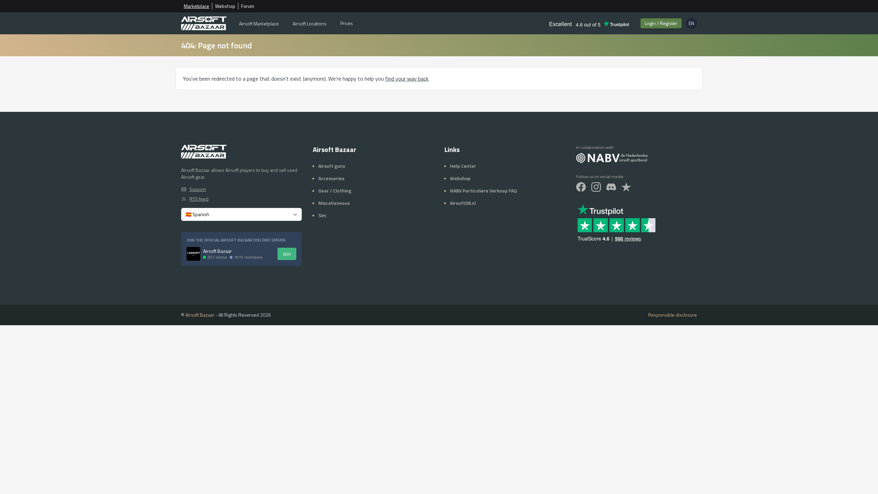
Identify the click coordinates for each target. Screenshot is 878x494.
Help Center (463, 165)
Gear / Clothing (334, 190)
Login (661, 23)
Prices (346, 23)
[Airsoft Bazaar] (204, 23)
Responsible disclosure (672, 314)
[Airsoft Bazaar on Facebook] (581, 187)
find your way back (406, 78)
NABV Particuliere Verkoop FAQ (483, 190)
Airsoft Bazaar (200, 314)
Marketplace (196, 6)
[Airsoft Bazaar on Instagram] (596, 187)
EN (693, 24)
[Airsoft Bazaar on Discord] (611, 187)
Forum (247, 6)
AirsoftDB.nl (463, 203)
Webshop (225, 6)
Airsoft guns (331, 165)
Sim (322, 215)
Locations (310, 23)
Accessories (331, 178)
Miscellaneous (334, 203)
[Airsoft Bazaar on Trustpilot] (626, 187)
